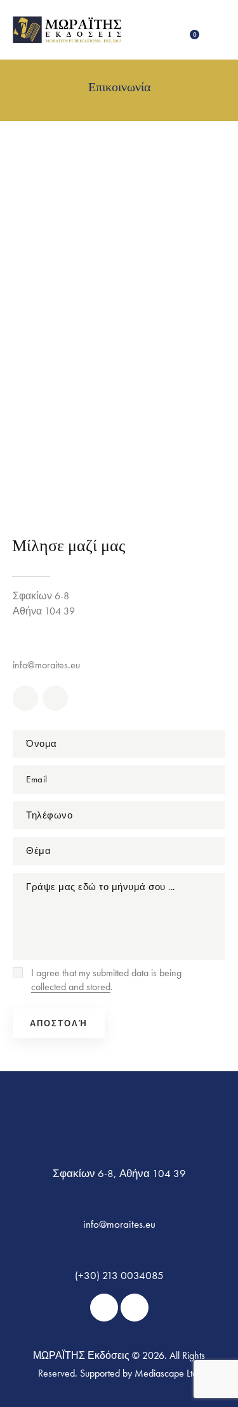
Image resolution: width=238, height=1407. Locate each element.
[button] (166, 30)
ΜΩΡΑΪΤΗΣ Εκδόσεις (81, 1355)
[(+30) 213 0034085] (119, 638)
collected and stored (70, 987)
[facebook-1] (25, 698)
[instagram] (55, 698)
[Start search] (215, 31)
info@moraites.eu (46, 665)
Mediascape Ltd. (167, 1373)
